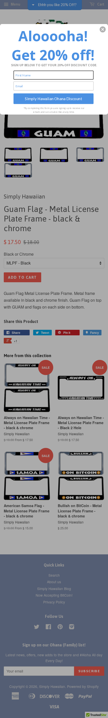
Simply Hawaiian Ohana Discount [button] (53, 98)
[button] (103, 29)
